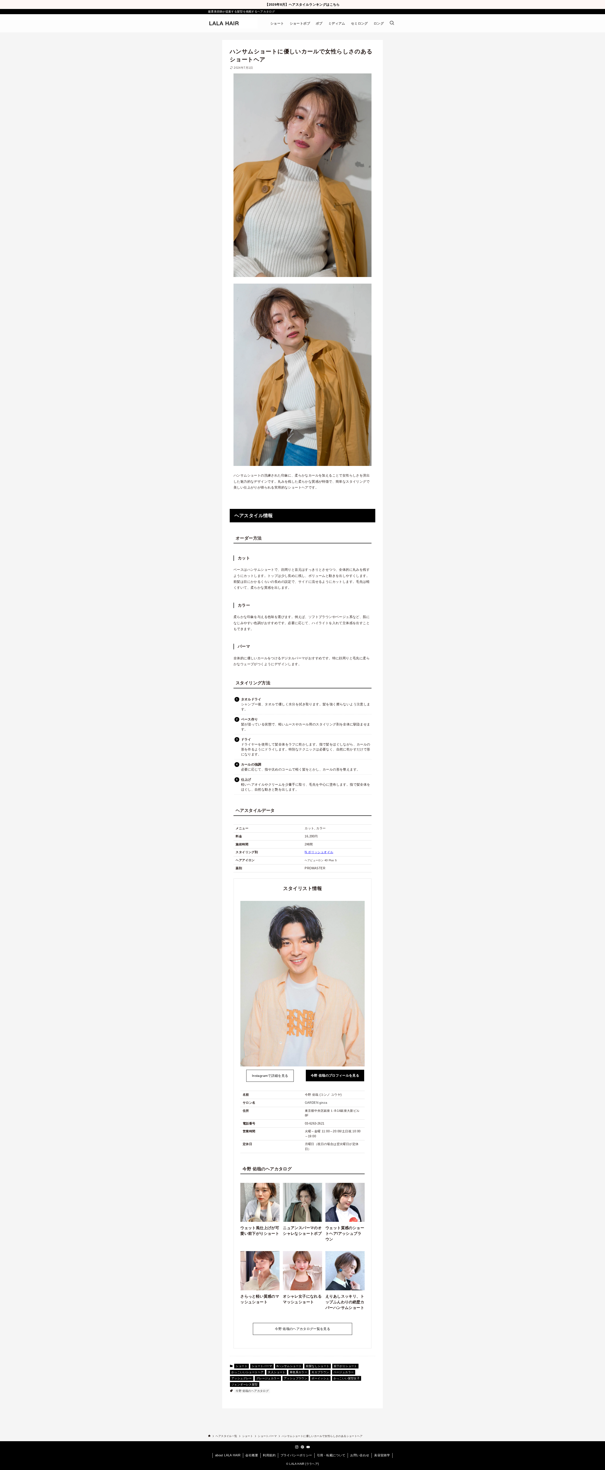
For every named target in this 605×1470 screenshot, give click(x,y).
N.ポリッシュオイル (319, 852)
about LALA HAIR (228, 1455)
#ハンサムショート (289, 1366)
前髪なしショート (317, 1366)
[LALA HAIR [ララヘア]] (233, 23)
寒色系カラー (298, 1372)
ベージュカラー (343, 1372)
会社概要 (251, 1455)
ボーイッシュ (320, 1378)
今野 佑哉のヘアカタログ (252, 1391)
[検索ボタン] (392, 23)
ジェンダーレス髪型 (244, 1384)
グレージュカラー (268, 1378)
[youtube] (308, 1447)
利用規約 (269, 1455)
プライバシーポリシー (296, 1455)
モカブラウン (320, 1372)
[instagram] (297, 1447)
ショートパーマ (262, 1366)
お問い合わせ (359, 1455)
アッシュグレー (241, 1378)
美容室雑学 (382, 1455)
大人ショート (276, 1372)
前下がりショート (345, 1366)
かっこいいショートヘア (247, 1372)
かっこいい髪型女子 (346, 1378)
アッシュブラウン (295, 1378)
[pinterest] (302, 1447)
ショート (241, 1366)
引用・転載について (331, 1455)
